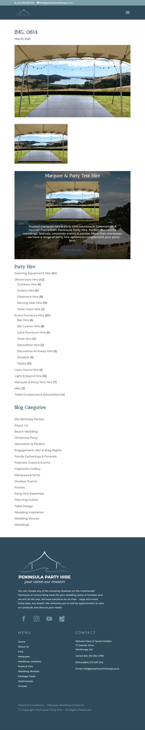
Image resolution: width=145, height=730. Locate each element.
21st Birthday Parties (29, 419)
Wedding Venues (26, 518)
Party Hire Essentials (29, 493)
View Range (72, 250)
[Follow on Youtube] (49, 618)
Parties (19, 487)
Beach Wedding (26, 431)
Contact (22, 686)
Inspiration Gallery (27, 468)
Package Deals (27, 676)
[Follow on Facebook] (23, 618)
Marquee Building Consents (65, 705)
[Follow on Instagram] (36, 618)
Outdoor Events (25, 481)
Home (21, 641)
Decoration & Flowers (29, 444)
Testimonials (25, 681)
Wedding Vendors (28, 671)
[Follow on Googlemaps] (62, 618)
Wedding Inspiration (29, 512)
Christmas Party (26, 437)
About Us (21, 425)
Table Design (23, 506)
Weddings (21, 524)
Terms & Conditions (31, 705)
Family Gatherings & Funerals (35, 456)
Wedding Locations (29, 661)
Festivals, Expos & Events (32, 462)
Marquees (24, 656)
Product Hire (25, 666)
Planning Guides (26, 499)
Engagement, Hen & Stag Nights (38, 450)
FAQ (20, 651)
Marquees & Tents (27, 475)
